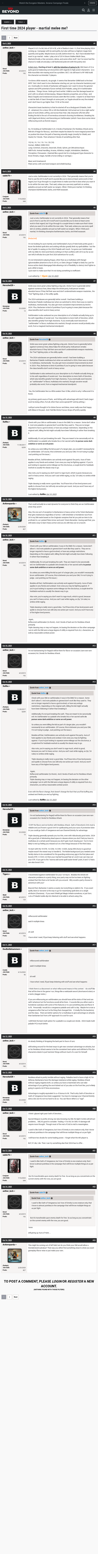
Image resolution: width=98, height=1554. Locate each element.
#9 (94, 418)
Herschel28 (43, 339)
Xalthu (41, 541)
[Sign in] (88, 10)
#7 (94, 281)
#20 (94, 1109)
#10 (94, 499)
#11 (94, 535)
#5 (94, 208)
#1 (94, 43)
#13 (94, 682)
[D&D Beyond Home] (10, 10)
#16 (94, 906)
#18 (94, 1036)
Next (15, 38)
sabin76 (42, 213)
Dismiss (92, 3)
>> (46, 213)
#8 (94, 334)
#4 (94, 171)
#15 (94, 870)
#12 (94, 646)
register (75, 1281)
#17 (94, 945)
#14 (94, 805)
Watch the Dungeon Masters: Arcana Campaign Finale (43, 3)
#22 (94, 1187)
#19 (94, 1072)
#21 (94, 1151)
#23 (94, 1240)
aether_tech (43, 688)
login (57, 1281)
